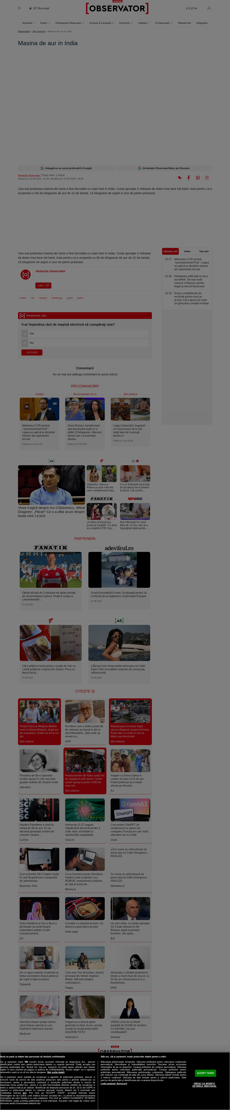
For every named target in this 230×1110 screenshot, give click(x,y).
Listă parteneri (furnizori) (114, 1083)
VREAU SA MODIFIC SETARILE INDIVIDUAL (204, 1085)
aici (24, 1093)
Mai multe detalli (56, 1072)
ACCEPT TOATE (205, 1073)
